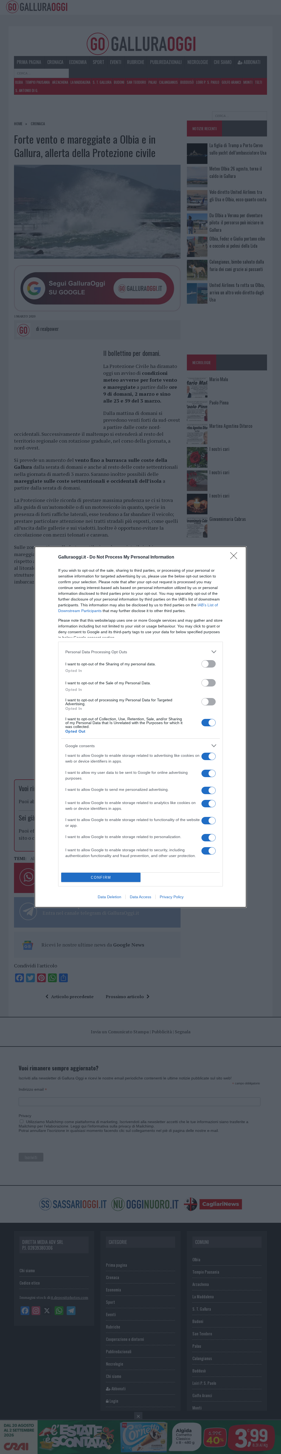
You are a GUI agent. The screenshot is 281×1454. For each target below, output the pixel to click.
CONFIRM (101, 877)
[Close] (235, 557)
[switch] (208, 664)
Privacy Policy (172, 897)
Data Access (140, 897)
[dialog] (140, 727)
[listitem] (140, 652)
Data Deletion (109, 897)
